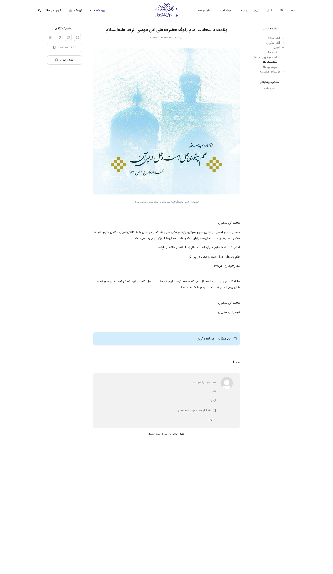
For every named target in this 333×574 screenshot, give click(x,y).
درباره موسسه (205, 10)
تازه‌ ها (272, 52)
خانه (292, 10)
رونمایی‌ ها (270, 67)
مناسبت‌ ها (270, 62)
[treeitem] (269, 38)
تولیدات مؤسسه (270, 71)
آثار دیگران (273, 43)
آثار (281, 10)
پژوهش (243, 10)
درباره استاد (225, 10)
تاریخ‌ (257, 10)
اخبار (269, 10)
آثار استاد (274, 38)
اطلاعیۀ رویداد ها (265, 57)
